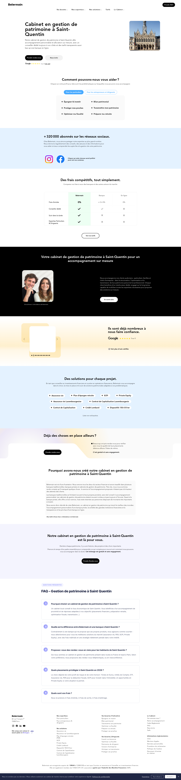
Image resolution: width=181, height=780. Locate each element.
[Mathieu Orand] (31, 355)
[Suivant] (57, 339)
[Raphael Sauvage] (33, 355)
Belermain (15, 4)
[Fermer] (178, 776)
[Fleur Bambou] (49, 355)
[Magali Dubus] (40, 355)
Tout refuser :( (157, 777)
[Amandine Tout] (35, 355)
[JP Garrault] (41, 355)
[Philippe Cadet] (38, 355)
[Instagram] (49, 159)
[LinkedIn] (20, 726)
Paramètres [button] (145, 777)
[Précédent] (24, 339)
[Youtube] (24, 726)
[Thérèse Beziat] (43, 355)
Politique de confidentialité (101, 777)
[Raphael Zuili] (46, 355)
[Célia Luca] (44, 355)
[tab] (74, 92)
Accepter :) (170, 777)
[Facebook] (60, 159)
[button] (62, 9)
